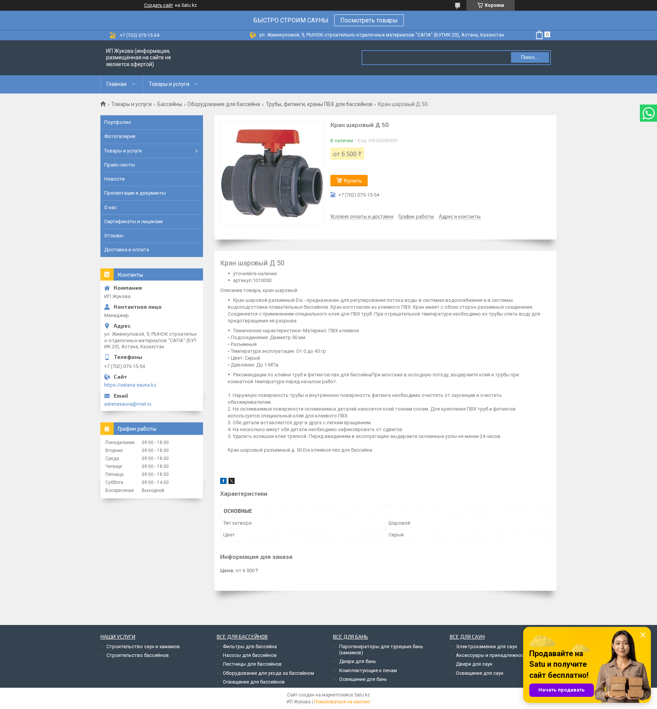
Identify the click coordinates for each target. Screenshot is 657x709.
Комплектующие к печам (368, 670)
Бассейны (169, 104)
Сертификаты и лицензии (133, 221)
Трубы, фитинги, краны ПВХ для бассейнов (319, 104)
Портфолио (117, 122)
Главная (116, 84)
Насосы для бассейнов (250, 655)
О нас (110, 207)
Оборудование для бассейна (223, 104)
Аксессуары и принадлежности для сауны (505, 655)
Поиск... (530, 57)
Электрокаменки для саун (486, 646)
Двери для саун (474, 664)
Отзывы (114, 235)
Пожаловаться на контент (342, 701)
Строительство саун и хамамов (143, 646)
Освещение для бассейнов (254, 682)
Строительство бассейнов (137, 655)
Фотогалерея (119, 136)
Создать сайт (158, 5)
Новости (114, 179)
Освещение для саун (479, 673)
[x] (232, 482)
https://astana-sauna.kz (130, 385)
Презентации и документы (135, 193)
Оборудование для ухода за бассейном (268, 673)
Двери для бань (357, 661)
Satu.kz (362, 695)
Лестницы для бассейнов (252, 664)
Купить (353, 180)
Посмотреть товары (369, 20)
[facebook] (223, 482)
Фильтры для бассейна (250, 646)
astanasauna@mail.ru (127, 404)
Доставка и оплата (126, 249)
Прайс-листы (119, 165)
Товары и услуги (169, 84)
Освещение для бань (363, 679)
